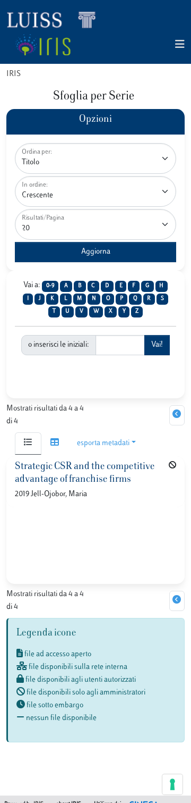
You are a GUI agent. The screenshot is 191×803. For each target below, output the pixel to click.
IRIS (13, 74)
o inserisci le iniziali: (58, 345)
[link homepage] (55, 19)
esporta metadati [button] (103, 443)
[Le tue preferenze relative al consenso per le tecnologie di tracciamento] (172, 784)
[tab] (28, 443)
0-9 (50, 286)
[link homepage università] (42, 44)
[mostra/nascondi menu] (180, 45)
